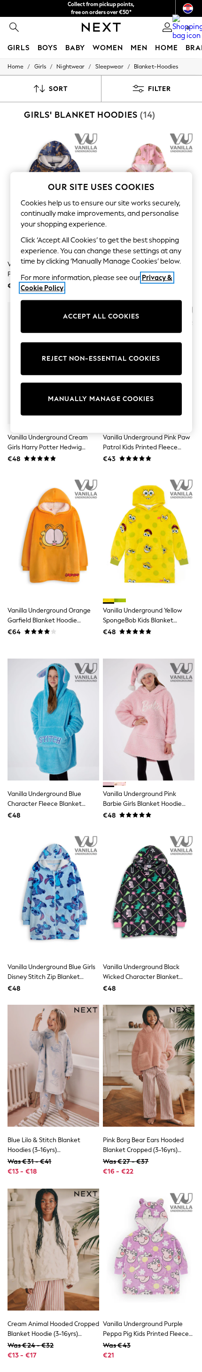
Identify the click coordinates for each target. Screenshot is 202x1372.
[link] (14, 27)
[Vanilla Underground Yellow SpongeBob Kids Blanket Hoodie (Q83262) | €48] (148, 536)
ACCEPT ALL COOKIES (101, 316)
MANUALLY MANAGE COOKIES (101, 399)
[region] (101, 302)
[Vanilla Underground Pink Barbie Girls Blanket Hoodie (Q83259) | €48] (148, 720)
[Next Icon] (101, 27)
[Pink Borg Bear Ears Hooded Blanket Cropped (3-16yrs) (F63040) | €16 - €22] (148, 1066)
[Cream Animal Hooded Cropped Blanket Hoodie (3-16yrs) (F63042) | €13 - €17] (53, 1250)
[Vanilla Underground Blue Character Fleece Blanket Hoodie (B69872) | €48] (53, 720)
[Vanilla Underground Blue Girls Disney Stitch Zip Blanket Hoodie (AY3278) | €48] (53, 893)
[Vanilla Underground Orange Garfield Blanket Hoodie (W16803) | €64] (53, 536)
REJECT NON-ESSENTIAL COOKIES (101, 359)
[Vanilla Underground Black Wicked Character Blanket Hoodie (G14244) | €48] (148, 893)
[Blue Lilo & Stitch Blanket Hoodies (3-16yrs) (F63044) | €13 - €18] (53, 1066)
